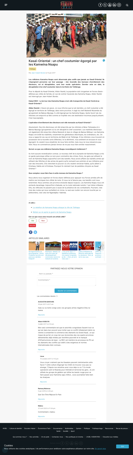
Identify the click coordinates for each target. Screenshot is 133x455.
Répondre (41, 315)
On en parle (45, 437)
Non (43, 221)
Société (65, 431)
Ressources (109, 428)
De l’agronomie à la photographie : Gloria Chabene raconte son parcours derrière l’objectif (36, 255)
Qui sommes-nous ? (20, 437)
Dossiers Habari (29, 428)
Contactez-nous (57, 437)
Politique (32, 69)
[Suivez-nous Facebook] (100, 5)
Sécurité (32, 225)
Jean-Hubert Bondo (38, 73)
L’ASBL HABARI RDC (93, 437)
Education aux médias (110, 437)
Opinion (78, 428)
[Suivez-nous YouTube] (110, 5)
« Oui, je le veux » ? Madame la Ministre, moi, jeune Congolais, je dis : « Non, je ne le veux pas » (69, 255)
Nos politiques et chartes (75, 437)
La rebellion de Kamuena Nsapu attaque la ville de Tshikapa (56, 207)
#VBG (5, 428)
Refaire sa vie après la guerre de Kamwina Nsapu (52, 212)
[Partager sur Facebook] (31, 232)
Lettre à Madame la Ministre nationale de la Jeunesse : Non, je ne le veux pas (86, 254)
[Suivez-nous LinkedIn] (114, 5)
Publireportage (97, 428)
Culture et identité (15, 428)
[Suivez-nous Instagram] (119, 5)
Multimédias (69, 428)
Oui (32, 221)
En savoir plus (100, 449)
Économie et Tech (44, 428)
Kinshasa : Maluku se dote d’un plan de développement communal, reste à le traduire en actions (52, 255)
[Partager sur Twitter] (35, 232)
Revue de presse (122, 428)
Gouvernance (57, 428)
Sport (73, 431)
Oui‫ (122, 446)
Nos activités (34, 437)
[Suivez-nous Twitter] (105, 5)
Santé (58, 431)
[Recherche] (127, 5)
